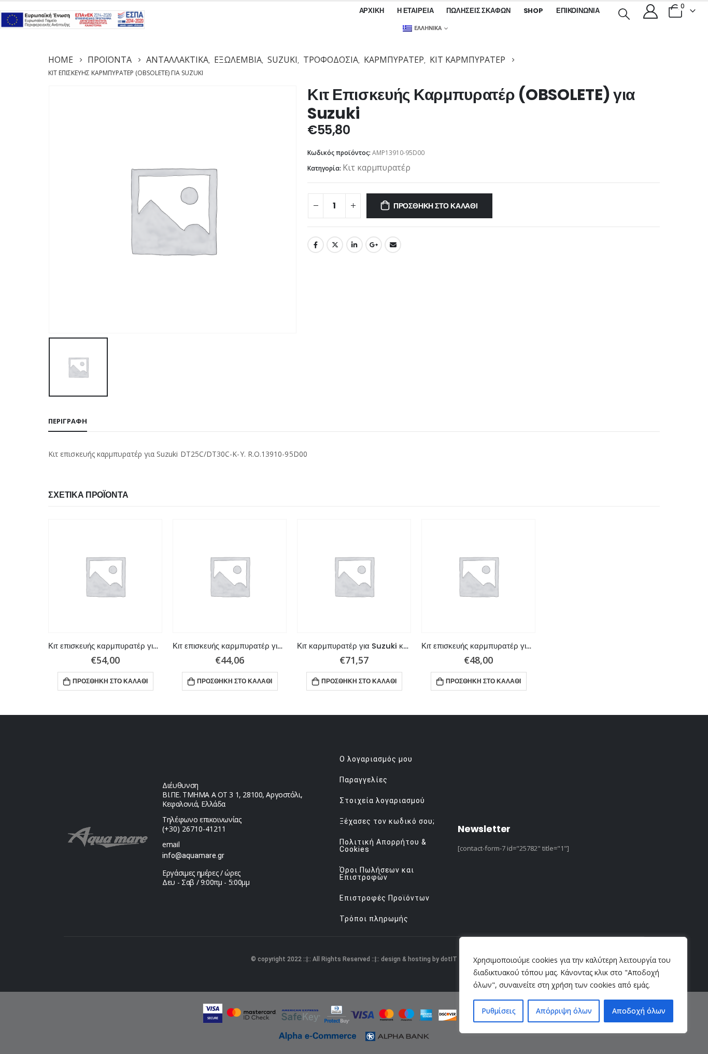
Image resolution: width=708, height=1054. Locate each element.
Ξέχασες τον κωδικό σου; (387, 821)
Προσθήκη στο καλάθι (435, 206)
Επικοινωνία (578, 11)
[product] (105, 576)
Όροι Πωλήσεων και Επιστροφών (376, 873)
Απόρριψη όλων (564, 1011)
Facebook (315, 244)
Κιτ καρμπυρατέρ (376, 167)
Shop (533, 11)
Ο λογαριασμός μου (376, 759)
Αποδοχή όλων (638, 1011)
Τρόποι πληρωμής (373, 919)
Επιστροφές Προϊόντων (384, 898)
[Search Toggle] (624, 13)
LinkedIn (354, 244)
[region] (573, 985)
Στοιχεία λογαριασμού (382, 800)
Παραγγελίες (363, 780)
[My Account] (650, 11)
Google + (373, 244)
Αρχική (371, 11)
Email (393, 244)
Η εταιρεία (415, 11)
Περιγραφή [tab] (67, 421)
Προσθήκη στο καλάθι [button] (110, 681)
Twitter (335, 244)
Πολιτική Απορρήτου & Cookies (383, 845)
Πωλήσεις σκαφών (478, 11)
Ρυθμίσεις (499, 1011)
